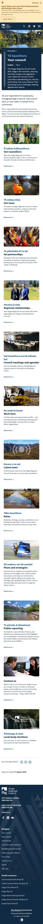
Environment (6, 841)
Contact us (6, 812)
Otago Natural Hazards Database (14, 899)
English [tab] (10, 65)
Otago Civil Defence (9, 887)
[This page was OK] (25, 761)
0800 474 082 (7, 807)
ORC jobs (5, 869)
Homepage (11, 51)
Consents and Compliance (11, 845)
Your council (6, 833)
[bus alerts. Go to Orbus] (29, 26)
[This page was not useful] (21, 761)
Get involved (6, 837)
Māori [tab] (18, 65)
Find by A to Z (7, 861)
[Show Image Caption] (39, 33)
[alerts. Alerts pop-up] (34, 26)
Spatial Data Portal (9, 903)
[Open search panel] (24, 26)
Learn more (7, 19)
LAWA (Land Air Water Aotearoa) (14, 883)
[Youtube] (12, 817)
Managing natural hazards (11, 849)
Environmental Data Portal (11, 879)
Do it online (6, 857)
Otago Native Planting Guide (12, 895)
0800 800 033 (7, 800)
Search (4, 865)
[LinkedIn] (8, 817)
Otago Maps (6, 891)
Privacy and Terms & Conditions (21, 913)
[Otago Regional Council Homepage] (6, 26)
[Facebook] (3, 817)
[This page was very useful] (30, 761)
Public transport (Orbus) (11, 853)
